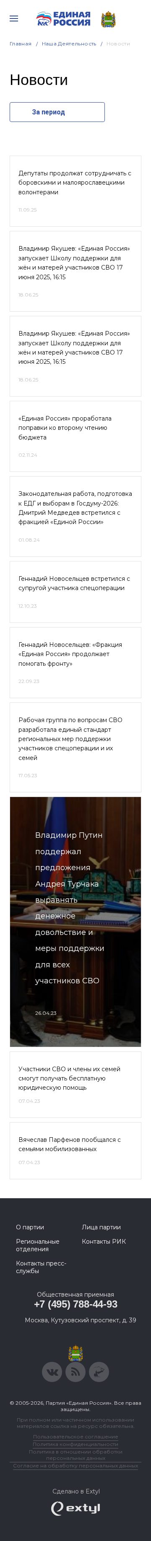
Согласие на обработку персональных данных (75, 1465)
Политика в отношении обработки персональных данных (75, 1454)
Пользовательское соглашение (75, 1436)
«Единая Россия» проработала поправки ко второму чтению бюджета (65, 428)
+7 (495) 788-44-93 (75, 1304)
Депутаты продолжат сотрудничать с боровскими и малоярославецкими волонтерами (74, 182)
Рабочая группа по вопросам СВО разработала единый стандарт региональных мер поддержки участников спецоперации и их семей (70, 739)
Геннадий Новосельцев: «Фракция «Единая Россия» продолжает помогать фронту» (70, 654)
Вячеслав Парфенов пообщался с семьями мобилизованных (69, 1144)
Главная (21, 43)
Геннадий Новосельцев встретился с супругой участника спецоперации (74, 583)
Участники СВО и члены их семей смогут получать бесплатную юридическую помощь (69, 1078)
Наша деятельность (69, 43)
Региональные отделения (38, 1245)
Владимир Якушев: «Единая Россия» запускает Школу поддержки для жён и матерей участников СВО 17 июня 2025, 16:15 (74, 263)
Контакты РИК (104, 1241)
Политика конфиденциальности (75, 1444)
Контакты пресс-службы (41, 1267)
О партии (30, 1227)
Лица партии (101, 1227)
